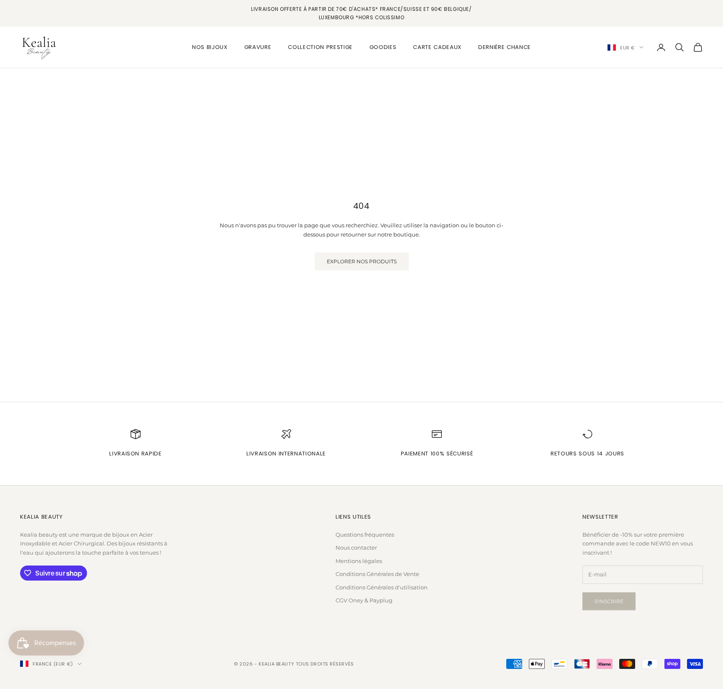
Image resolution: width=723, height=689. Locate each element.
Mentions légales (359, 561)
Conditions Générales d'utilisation (382, 587)
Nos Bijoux (210, 47)
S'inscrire (609, 601)
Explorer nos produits (362, 261)
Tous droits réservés (325, 664)
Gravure (258, 47)
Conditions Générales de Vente (377, 574)
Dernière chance (504, 47)
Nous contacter (356, 547)
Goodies (383, 47)
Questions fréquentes (365, 534)
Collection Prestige (320, 47)
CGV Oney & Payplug (364, 600)
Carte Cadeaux (437, 47)
